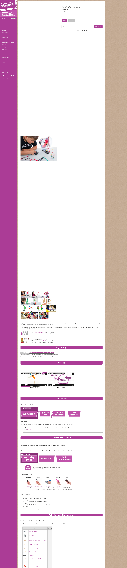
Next (100, 4)
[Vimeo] (11, 76)
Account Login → (4, 72)
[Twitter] (3, 76)
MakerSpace (4, 30)
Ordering (3, 55)
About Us (3, 62)
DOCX (31, 429)
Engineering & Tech (5, 37)
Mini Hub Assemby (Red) (34, 566)
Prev (96, 4)
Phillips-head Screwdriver (40, 332)
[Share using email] (86, 30)
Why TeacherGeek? (5, 57)
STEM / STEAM (5, 32)
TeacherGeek (7, 78)
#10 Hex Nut (31, 535)
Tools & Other (4, 49)
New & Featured (5, 28)
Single (64, 20)
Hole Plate (31, 555)
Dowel (33, 544)
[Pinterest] (14, 76)
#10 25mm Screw (33, 531)
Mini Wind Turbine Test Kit (40, 340)
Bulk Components (5, 47)
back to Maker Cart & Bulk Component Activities (35, 4)
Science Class (4, 35)
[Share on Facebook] (80, 30)
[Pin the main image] (84, 30)
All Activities (4, 44)
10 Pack (71, 20)
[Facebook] (6, 76)
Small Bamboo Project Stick (35, 562)
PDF (28, 429)
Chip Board (37, 540)
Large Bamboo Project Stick (35, 558)
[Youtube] (9, 76)
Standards (4, 60)
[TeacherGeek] (8, 1)
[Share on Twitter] (82, 30)
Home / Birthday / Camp (6, 39)
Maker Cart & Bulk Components (8, 42)
